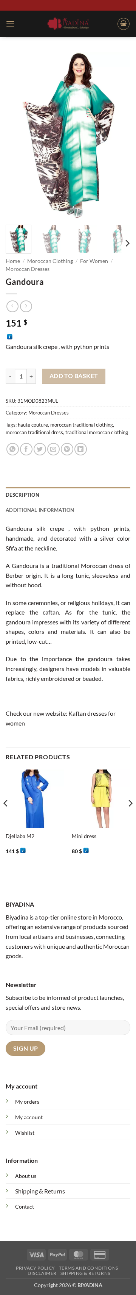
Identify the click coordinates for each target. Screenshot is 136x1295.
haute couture (33, 425)
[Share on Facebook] (26, 449)
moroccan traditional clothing (81, 425)
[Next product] (12, 306)
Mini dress (84, 836)
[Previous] (18, 135)
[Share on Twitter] (40, 449)
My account (29, 1117)
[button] (10, 23)
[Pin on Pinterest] (67, 449)
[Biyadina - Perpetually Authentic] (68, 23)
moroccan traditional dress (34, 432)
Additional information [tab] (40, 510)
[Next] (118, 135)
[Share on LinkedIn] (80, 449)
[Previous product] (26, 306)
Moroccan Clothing (50, 261)
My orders (27, 1101)
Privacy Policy (35, 1268)
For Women (94, 261)
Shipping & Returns (40, 1191)
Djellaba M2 (20, 836)
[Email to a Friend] (53, 449)
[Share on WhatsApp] (12, 449)
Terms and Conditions (88, 1268)
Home (13, 261)
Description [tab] (22, 495)
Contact (24, 1206)
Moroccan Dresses (27, 269)
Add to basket (73, 375)
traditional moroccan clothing (96, 432)
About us (25, 1176)
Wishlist (24, 1132)
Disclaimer (42, 1273)
